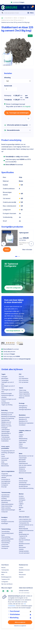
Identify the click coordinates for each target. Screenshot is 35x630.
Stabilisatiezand (23, 463)
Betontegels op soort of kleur (8, 387)
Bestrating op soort (6, 414)
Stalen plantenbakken (7, 504)
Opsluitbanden (5, 403)
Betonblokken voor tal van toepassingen (26, 456)
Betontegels (4, 378)
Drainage (21, 403)
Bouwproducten (23, 486)
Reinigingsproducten (24, 484)
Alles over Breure (24, 517)
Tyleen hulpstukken (24, 394)
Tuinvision (22, 511)
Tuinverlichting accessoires (5, 543)
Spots (3, 535)
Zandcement (22, 471)
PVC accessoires (23, 380)
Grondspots (4, 548)
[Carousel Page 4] (19, 256)
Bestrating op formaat (7, 412)
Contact (21, 541)
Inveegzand (4, 485)
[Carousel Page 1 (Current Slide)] (16, 256)
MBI (20, 509)
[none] (2, 13)
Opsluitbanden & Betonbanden (6, 434)
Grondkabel (22, 425)
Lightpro (21, 503)
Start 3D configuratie (13, 288)
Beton (15, 18)
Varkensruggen (5, 431)
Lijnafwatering (23, 440)
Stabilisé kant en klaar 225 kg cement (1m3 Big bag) (15, 22)
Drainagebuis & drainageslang (23, 406)
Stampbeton (22, 467)
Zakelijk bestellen (24, 551)
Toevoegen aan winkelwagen (19, 113)
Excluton (21, 496)
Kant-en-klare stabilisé (25, 465)
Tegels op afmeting (6, 404)
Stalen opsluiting (6, 508)
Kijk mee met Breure (24, 540)
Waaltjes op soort (6, 422)
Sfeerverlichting (5, 537)
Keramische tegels (6, 393)
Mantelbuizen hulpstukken (26, 423)
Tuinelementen (5, 492)
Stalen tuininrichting (6, 506)
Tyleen (21, 388)
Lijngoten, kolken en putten (25, 431)
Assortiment (8, 18)
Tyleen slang (22, 390)
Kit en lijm (4, 487)
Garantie (21, 549)
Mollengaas (4, 464)
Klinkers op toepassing (7, 418)
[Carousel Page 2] (17, 256)
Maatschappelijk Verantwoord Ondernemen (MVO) (26, 530)
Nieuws (3, 567)
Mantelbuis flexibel (24, 417)
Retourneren (22, 547)
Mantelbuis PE (23, 419)
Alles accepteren (20, 622)
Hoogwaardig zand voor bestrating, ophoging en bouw (8, 452)
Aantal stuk (8, 86)
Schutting (4, 498)
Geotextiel (4, 460)
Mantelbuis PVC (23, 421)
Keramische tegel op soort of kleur (8, 400)
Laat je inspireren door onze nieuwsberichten (25, 520)
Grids (2, 462)
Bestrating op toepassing (8, 416)
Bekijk (7, 249)
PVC (20, 374)
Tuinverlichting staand (7, 533)
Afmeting (7, 77)
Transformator (5, 546)
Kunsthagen (4, 523)
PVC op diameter (23, 382)
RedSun (21, 507)
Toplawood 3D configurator (23, 537)
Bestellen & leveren (24, 543)
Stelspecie (22, 469)
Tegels (3, 374)
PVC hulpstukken (23, 378)
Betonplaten (22, 459)
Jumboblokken (5, 429)
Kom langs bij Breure (13, 330)
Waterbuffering (23, 438)
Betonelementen (6, 500)
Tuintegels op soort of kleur (7, 383)
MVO (2, 574)
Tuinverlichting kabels (7, 539)
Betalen (21, 545)
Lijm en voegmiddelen (7, 471)
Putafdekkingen (23, 448)
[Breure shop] (9, 7)
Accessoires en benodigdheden (5, 480)
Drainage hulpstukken (25, 409)
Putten (20, 446)
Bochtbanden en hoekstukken (5, 440)
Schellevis (22, 498)
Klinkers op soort (6, 424)
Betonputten (22, 461)
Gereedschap (23, 482)
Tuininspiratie (5, 570)
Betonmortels (5, 465)
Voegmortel (4, 473)
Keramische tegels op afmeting (7, 396)
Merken (21, 494)
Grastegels (4, 427)
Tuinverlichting (5, 529)
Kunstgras (4, 517)
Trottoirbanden (5, 437)
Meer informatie (27, 249)
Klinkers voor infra (6, 426)
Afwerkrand (4, 502)
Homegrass (22, 500)
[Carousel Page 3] (18, 256)
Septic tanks (22, 442)
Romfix (21, 502)
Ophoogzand (23, 233)
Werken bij (22, 526)
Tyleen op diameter (24, 396)
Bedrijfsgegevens (24, 534)
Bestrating (4, 410)
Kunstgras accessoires (7, 521)
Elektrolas (21, 397)
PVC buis (21, 376)
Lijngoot (21, 434)
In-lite (20, 505)
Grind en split (5, 458)
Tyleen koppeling (24, 392)
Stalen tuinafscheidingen (8, 510)
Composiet (4, 511)
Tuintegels (4, 376)
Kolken (21, 436)
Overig (21, 478)
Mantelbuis (22, 415)
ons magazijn (26, 106)
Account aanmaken (24, 553)
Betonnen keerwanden (25, 472)
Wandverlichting (5, 541)
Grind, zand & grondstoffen (5, 447)
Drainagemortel (5, 483)
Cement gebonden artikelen (6, 476)
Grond (3, 456)
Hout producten (23, 480)
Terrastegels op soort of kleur (8, 390)
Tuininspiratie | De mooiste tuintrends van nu (26, 524)
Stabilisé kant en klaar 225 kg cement (11, 20)
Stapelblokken (5, 496)
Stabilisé (22, 18)
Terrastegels (4, 380)
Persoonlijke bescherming (26, 488)
